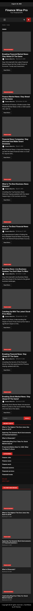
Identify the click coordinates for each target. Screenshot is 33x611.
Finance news (7, 134)
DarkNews (27, 605)
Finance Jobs (6, 457)
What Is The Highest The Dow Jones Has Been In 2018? (16, 500)
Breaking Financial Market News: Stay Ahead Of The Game (16, 42)
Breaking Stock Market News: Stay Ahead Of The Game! (16, 384)
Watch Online (28, 20)
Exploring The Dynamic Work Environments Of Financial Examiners (16, 529)
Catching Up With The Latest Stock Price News (16, 299)
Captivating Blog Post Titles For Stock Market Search (16, 584)
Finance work (6, 464)
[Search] (24, 19)
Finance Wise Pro (16, 10)
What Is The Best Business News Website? (16, 171)
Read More (7, 70)
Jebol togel (5, 481)
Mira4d (4, 479)
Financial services (8, 471)
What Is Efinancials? (8, 438)
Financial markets (8, 49)
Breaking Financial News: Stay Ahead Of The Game (16, 342)
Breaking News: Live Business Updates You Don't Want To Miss (16, 257)
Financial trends (7, 474)
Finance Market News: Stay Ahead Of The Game (16, 84)
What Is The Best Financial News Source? (16, 214)
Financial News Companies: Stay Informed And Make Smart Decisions (16, 127)
